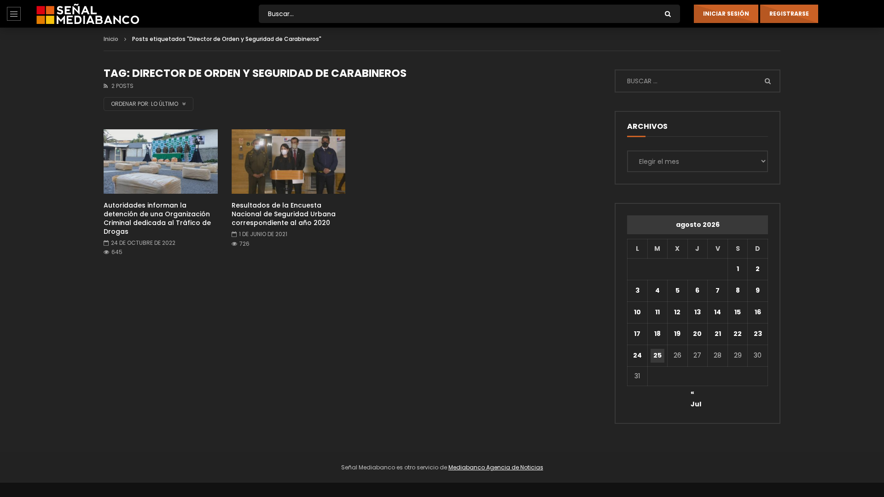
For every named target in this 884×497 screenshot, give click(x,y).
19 (677, 333)
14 (717, 312)
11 (657, 312)
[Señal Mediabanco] (88, 13)
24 (637, 355)
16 (758, 312)
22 (737, 333)
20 (697, 333)
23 (758, 333)
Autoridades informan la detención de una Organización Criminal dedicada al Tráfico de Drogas (157, 218)
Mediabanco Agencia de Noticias (495, 467)
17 (637, 333)
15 (737, 312)
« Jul (696, 394)
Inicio (111, 39)
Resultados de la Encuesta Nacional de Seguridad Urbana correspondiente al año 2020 (284, 214)
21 (718, 333)
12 (677, 312)
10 (637, 312)
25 (657, 355)
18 (657, 333)
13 (697, 312)
